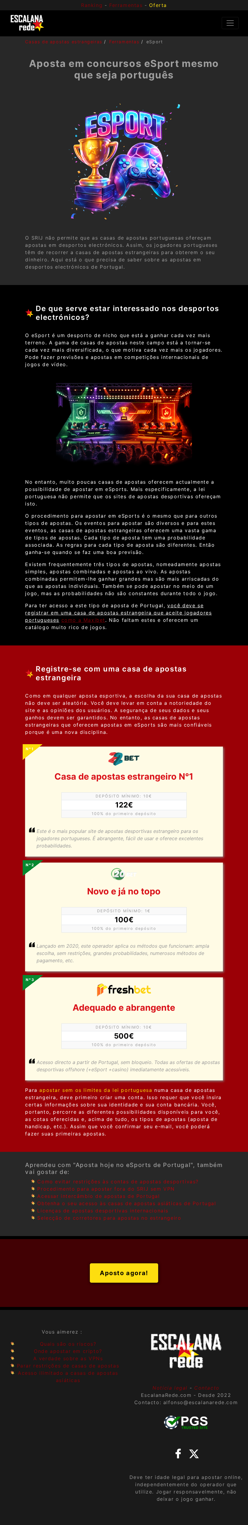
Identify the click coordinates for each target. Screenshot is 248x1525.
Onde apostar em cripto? (68, 1351)
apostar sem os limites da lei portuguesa (95, 1090)
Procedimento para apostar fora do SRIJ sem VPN (106, 1189)
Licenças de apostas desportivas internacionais (102, 1211)
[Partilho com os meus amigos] (178, 1453)
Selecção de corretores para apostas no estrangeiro (109, 1218)
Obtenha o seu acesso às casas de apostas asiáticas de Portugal (126, 1203)
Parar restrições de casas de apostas (68, 1366)
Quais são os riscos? (68, 1344)
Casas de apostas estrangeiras (63, 41)
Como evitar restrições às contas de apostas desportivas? (118, 1182)
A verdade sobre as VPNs (68, 1358)
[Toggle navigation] (230, 23)
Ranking (92, 5)
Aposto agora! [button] (124, 1273)
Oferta (158, 5)
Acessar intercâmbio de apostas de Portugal (98, 1196)
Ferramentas (124, 41)
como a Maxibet (83, 620)
